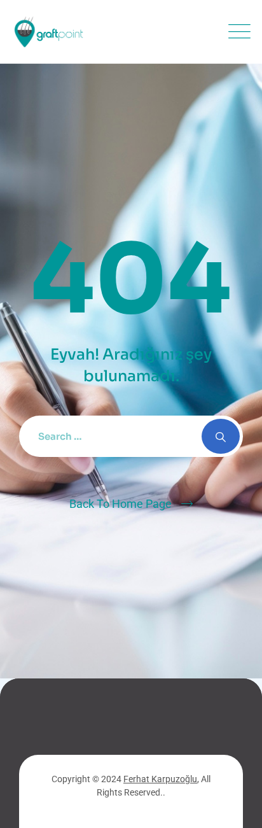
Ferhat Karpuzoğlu (160, 779)
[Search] (221, 436)
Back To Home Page (120, 503)
